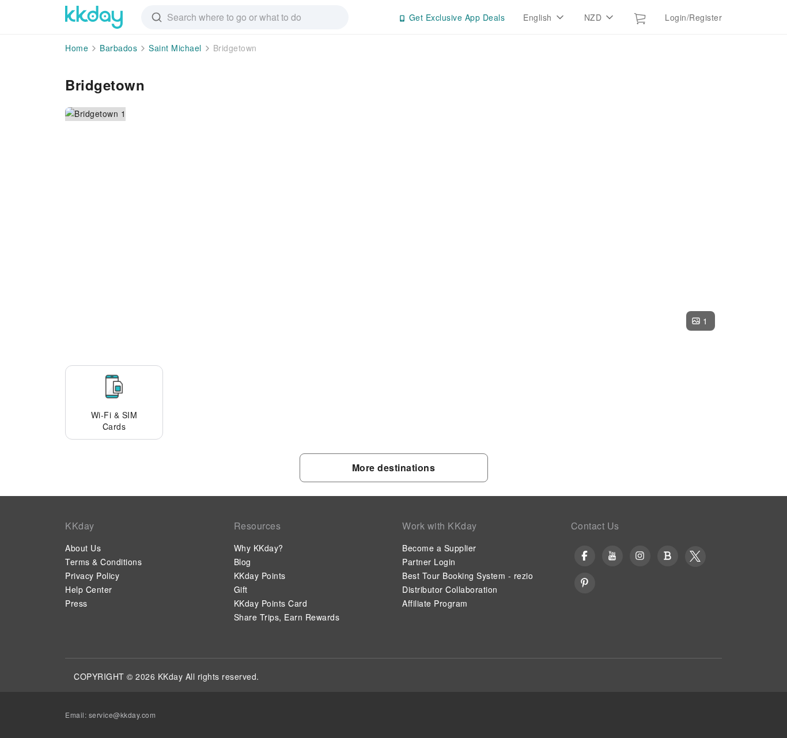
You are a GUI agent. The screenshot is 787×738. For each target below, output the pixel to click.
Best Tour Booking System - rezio (467, 575)
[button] (701, 321)
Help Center (88, 589)
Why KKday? (258, 548)
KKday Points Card (271, 603)
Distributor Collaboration (450, 589)
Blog (242, 561)
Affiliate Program (435, 603)
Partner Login (429, 561)
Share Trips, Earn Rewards (287, 617)
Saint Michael (175, 48)
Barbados (118, 48)
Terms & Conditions (103, 561)
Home (76, 48)
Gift (241, 589)
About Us (83, 548)
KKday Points (260, 575)
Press (76, 603)
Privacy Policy (92, 575)
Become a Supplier (439, 548)
